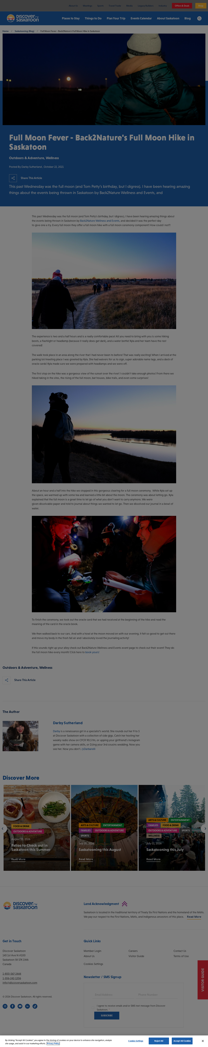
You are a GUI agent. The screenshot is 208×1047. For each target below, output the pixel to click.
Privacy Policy (53, 1043)
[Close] (202, 1041)
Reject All (158, 1041)
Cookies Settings (135, 1041)
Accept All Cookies (182, 1041)
